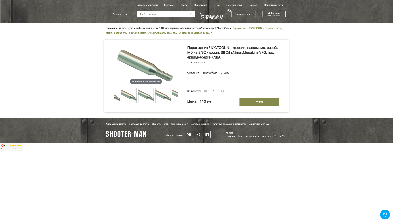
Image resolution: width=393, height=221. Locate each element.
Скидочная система (259, 124)
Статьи (184, 5)
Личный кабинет (179, 124)
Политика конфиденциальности (229, 124)
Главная (110, 28)
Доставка (169, 5)
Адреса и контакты (147, 5)
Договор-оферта (200, 124)
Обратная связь (234, 5)
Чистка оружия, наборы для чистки (138, 28)
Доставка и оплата (139, 124)
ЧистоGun (223, 28)
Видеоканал (200, 5)
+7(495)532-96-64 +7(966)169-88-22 (212, 17)
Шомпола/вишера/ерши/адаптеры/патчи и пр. (187, 28)
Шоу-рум (156, 124)
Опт (166, 124)
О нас (217, 5)
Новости (253, 5)
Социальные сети (273, 5)
